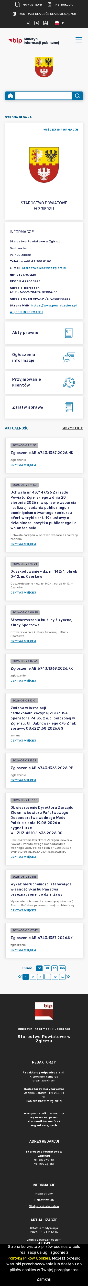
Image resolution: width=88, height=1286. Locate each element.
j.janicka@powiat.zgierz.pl (44, 1101)
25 (47, 968)
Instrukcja (64, 4)
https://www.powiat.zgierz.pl (54, 305)
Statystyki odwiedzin (44, 1206)
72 (55, 977)
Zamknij (44, 1279)
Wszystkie (73, 428)
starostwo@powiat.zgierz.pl (44, 268)
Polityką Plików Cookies (29, 1258)
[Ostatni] (68, 977)
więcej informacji (61, 129)
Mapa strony (33, 4)
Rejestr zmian (44, 1200)
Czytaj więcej (23, 465)
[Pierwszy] (20, 977)
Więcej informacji (26, 312)
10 (39, 968)
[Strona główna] (10, 95)
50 (54, 968)
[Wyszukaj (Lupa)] (77, 95)
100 (62, 968)
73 (62, 977)
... (48, 977)
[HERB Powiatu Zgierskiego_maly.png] (44, 67)
